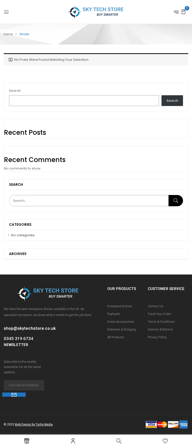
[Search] (175, 200)
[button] (183, 11)
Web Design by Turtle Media (34, 424)
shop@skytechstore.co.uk (30, 328)
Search (15, 90)
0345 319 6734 (18, 338)
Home (8, 34)
